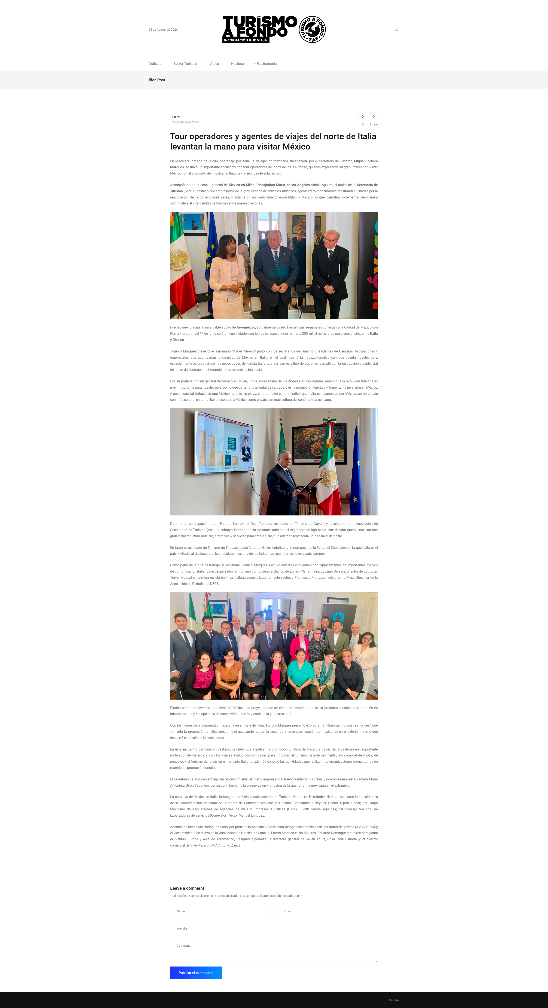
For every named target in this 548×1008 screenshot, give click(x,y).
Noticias (155, 63)
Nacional (238, 63)
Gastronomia (267, 63)
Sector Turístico (185, 63)
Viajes (214, 63)
